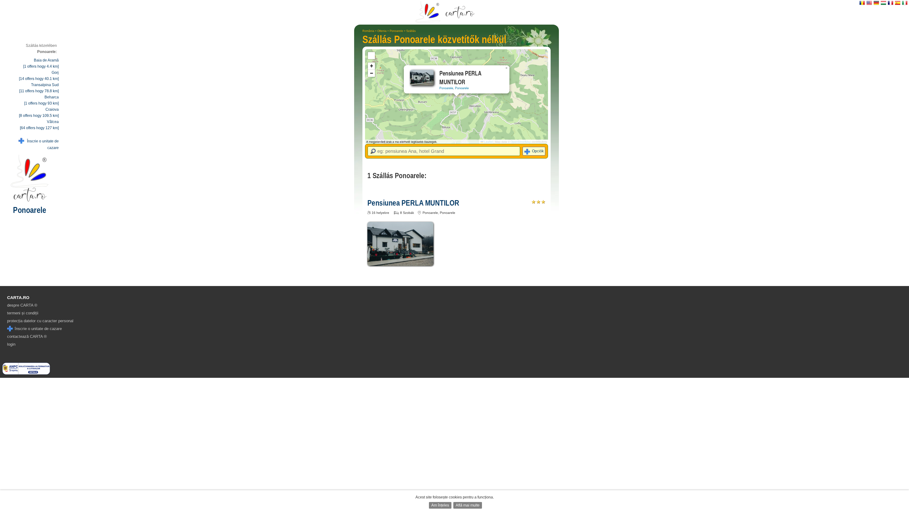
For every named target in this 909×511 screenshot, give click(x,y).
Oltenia (382, 31)
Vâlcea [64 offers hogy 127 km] (39, 125)
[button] (506, 68)
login (11, 344)
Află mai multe (468, 505)
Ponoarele (396, 31)
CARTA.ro (18, 297)
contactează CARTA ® (27, 336)
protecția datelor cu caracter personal (40, 321)
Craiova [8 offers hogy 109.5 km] (39, 112)
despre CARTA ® (22, 305)
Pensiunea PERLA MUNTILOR (413, 202)
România (368, 31)
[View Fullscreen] (371, 55)
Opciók (538, 151)
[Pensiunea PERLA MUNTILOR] (400, 262)
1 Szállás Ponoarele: (397, 175)
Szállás (411, 31)
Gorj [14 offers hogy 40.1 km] (39, 75)
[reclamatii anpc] (26, 373)
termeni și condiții (22, 313)
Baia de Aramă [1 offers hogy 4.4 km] (41, 63)
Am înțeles (440, 505)
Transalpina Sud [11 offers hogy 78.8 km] (39, 88)
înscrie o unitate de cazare (37, 328)
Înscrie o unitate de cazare (41, 144)
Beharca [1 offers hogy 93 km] (41, 100)
